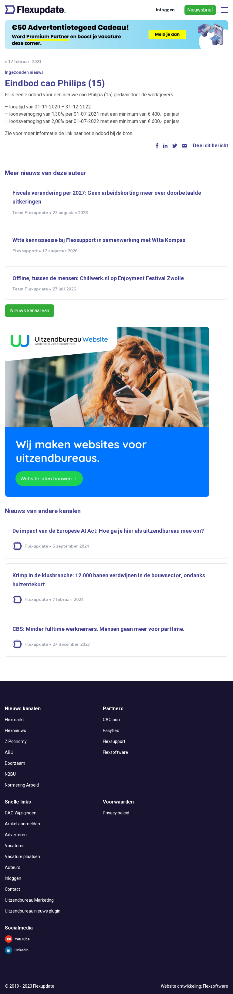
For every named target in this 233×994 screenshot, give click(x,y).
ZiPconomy (16, 741)
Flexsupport (114, 741)
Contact (12, 889)
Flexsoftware (115, 752)
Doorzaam (15, 763)
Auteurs (12, 867)
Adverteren (16, 834)
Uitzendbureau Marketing (29, 900)
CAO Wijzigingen (20, 812)
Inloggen (165, 10)
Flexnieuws (15, 730)
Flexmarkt (14, 719)
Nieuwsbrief (200, 10)
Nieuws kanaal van (29, 310)
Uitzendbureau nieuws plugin (32, 911)
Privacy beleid (116, 812)
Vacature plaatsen (22, 856)
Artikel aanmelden (22, 823)
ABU (9, 752)
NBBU (10, 774)
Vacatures (15, 845)
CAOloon (111, 719)
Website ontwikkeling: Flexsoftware (194, 986)
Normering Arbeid (22, 785)
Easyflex (111, 730)
